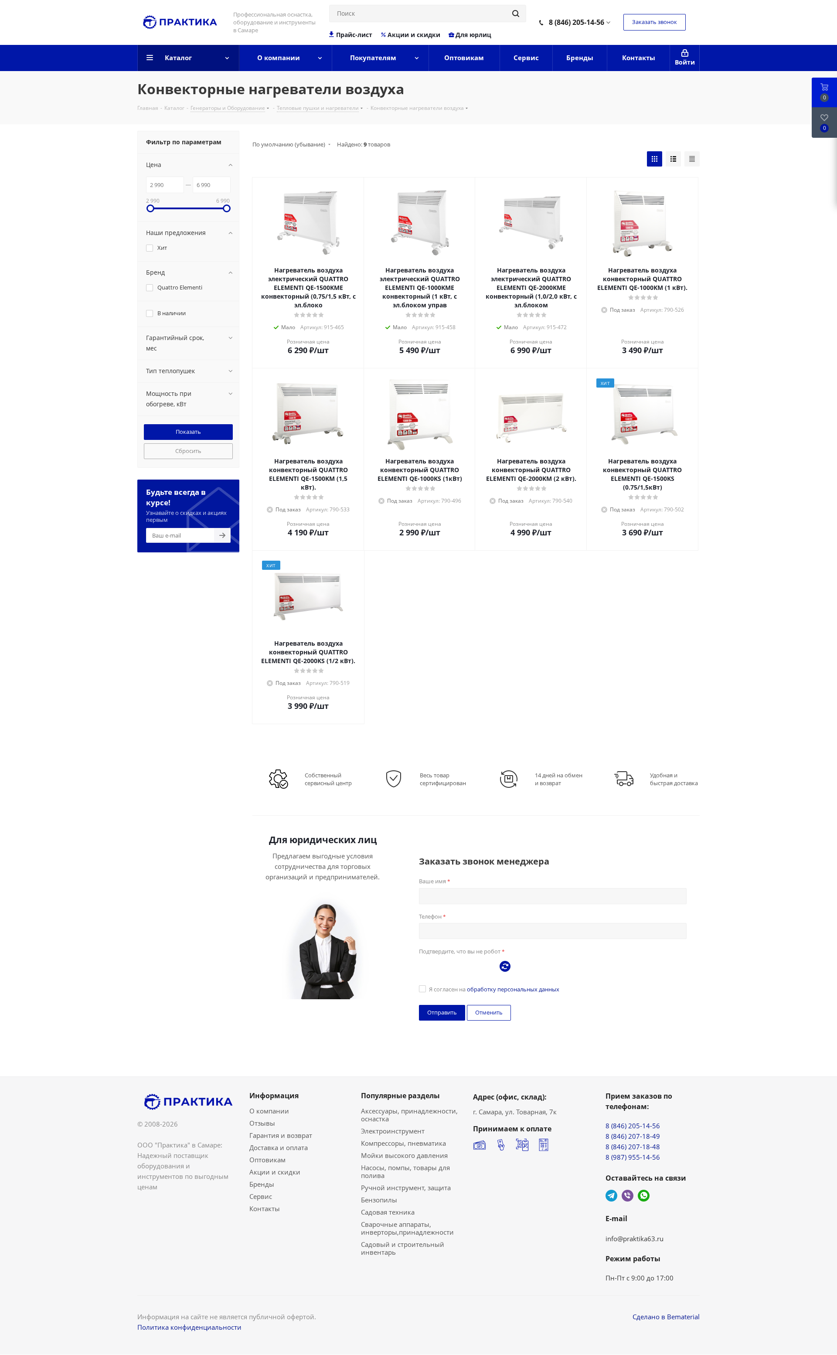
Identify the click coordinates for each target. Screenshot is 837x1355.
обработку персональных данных (513, 989)
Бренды (261, 1184)
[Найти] (515, 13)
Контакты (264, 1208)
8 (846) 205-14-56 (576, 22)
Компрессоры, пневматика (403, 1143)
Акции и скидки (414, 35)
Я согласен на (494, 989)
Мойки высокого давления (404, 1155)
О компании (269, 1110)
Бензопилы (379, 1199)
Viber (627, 1196)
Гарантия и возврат (280, 1135)
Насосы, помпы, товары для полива (405, 1171)
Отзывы (262, 1123)
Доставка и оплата (278, 1147)
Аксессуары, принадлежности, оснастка (409, 1114)
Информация (274, 1095)
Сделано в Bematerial (666, 1316)
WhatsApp (644, 1196)
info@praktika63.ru (634, 1238)
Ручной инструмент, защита (406, 1187)
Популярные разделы (400, 1095)
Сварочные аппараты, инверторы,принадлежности (407, 1228)
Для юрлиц (473, 35)
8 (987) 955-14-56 (633, 1157)
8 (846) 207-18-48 (633, 1146)
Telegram (611, 1196)
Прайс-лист (354, 35)
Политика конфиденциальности (189, 1327)
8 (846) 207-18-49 (633, 1136)
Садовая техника (388, 1212)
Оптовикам (267, 1159)
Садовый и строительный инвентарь (402, 1248)
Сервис (260, 1196)
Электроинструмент (393, 1131)
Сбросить (188, 451)
